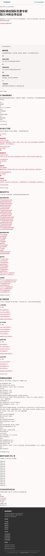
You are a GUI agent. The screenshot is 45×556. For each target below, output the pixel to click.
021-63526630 (40, 2)
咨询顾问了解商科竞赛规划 (6, 353)
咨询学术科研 (7, 538)
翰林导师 (6, 523)
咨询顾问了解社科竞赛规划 (6, 371)
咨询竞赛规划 (7, 534)
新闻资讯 (6, 527)
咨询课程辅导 (7, 536)
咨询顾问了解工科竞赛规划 (6, 336)
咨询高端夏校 (7, 539)
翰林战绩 (6, 525)
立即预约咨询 (3, 23)
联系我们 (6, 529)
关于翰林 (6, 521)
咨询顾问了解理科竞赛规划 (6, 319)
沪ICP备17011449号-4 (24, 552)
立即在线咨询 (3, 500)
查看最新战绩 (8, 23)
